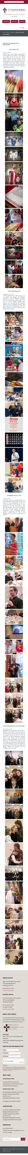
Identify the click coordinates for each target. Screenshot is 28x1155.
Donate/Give (14, 21)
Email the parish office (8, 990)
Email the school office (8, 1009)
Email (4, 1050)
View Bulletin (6, 21)
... (0, 1154)
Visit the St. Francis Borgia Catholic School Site (14, 1)
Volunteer (22, 21)
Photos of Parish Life (10, 32)
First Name (5, 1053)
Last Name (5, 1056)
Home (4, 32)
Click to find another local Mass (12, 1101)
